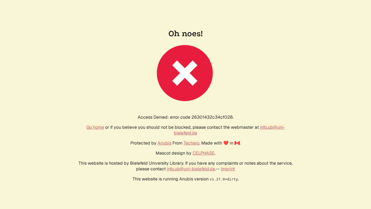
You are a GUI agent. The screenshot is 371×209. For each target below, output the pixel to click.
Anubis (164, 143)
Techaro (191, 143)
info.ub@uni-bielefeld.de (191, 169)
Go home (95, 127)
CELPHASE (204, 153)
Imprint (228, 169)
